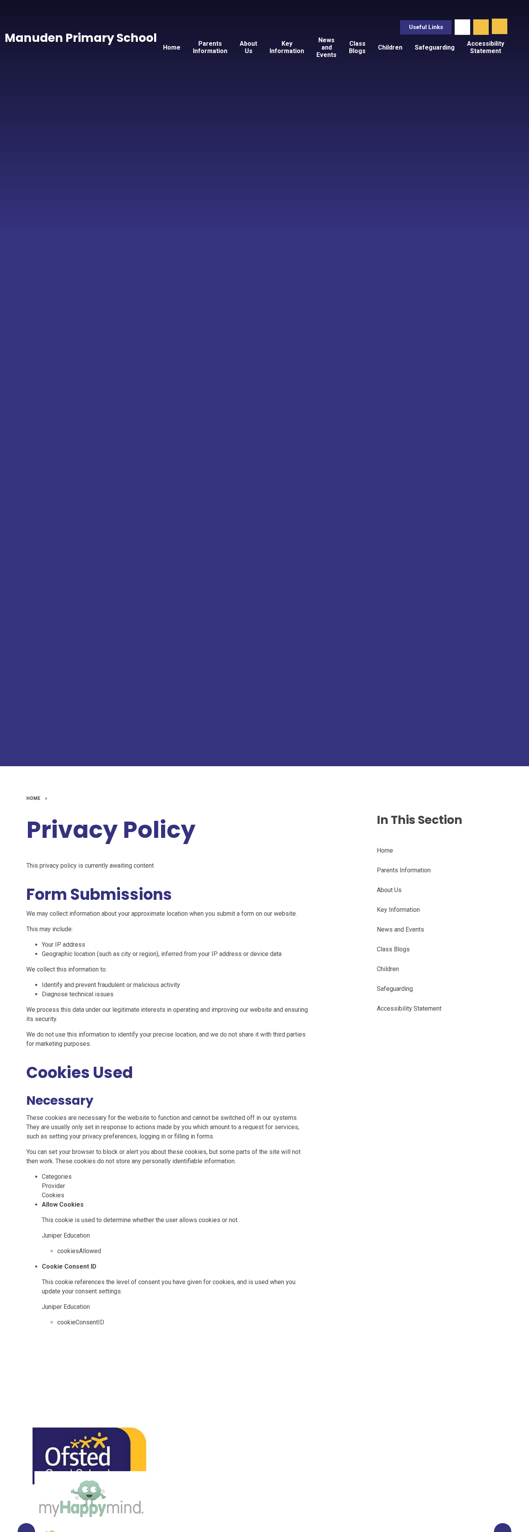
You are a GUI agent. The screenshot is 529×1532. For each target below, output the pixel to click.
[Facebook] (462, 27)
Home (33, 798)
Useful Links (426, 27)
